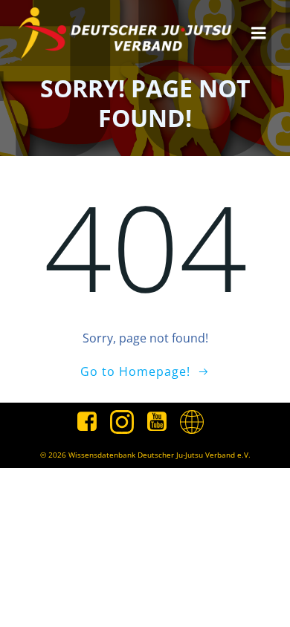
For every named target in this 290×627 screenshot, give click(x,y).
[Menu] (258, 33)
